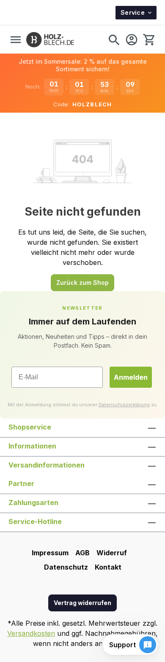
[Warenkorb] (148, 39)
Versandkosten (31, 633)
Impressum (50, 553)
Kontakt (108, 567)
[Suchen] (114, 39)
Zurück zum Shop (82, 282)
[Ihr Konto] (131, 39)
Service (133, 12)
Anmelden (131, 377)
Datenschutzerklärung (124, 405)
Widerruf (111, 553)
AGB (82, 553)
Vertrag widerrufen (82, 602)
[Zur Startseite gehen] (50, 39)
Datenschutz (66, 567)
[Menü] (15, 39)
